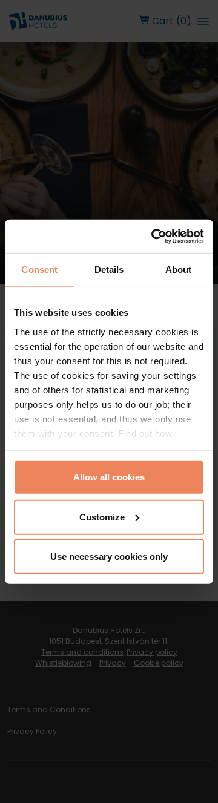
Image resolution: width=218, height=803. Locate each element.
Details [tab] (109, 269)
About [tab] (178, 269)
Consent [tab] (39, 269)
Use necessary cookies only (109, 556)
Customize (102, 516)
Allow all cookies (109, 477)
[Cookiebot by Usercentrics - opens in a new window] (154, 236)
